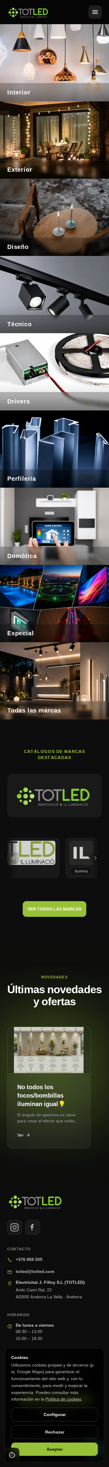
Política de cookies (63, 1399)
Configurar (55, 1414)
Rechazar (54, 1431)
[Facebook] (32, 1227)
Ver (23, 1134)
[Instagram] (14, 1227)
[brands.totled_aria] (54, 795)
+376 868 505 (29, 1259)
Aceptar (55, 1449)
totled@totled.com (35, 1271)
